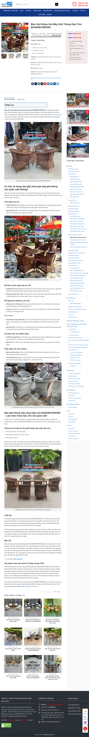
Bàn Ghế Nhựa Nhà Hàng (77, 218)
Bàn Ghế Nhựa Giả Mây (54, 33)
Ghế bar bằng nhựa (73, 393)
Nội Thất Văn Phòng (73, 404)
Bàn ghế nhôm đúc (73, 211)
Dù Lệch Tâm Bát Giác (76, 352)
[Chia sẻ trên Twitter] (38, 83)
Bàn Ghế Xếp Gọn (73, 294)
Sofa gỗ (70, 416)
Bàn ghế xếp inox (75, 202)
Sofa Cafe (71, 414)
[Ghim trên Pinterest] (45, 83)
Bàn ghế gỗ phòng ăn (76, 184)
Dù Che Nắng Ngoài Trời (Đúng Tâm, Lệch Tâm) (76, 325)
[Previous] (4, 37)
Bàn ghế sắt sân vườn (76, 290)
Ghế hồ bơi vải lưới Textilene (76, 386)
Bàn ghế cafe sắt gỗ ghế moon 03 (52, 649)
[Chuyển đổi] (88, 166)
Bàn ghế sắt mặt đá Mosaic (77, 275)
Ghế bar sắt (71, 400)
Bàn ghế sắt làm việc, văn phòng (79, 273)
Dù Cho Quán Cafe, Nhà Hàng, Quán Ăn (78, 341)
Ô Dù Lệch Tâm (72, 350)
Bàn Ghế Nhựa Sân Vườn (77, 231)
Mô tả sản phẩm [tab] (9, 99)
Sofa (21, 10)
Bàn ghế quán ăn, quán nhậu (76, 253)
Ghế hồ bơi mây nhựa (74, 378)
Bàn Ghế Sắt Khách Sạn (76, 270)
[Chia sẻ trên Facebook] (32, 83)
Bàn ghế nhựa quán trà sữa (77, 229)
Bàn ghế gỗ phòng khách (77, 186)
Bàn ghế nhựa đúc (75, 216)
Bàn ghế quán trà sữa (74, 263)
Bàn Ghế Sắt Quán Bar (76, 285)
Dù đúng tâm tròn (75, 332)
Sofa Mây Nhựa (72, 419)
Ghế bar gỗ (71, 395)
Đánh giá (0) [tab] (20, 99)
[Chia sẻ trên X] (35, 83)
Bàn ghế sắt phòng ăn (76, 280)
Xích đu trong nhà (73, 438)
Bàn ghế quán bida (73, 258)
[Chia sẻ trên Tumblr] (54, 83)
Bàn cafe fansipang (75, 303)
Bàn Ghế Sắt (71, 265)
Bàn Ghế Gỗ (71, 174)
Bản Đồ (85, 713)
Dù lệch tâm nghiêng (75, 355)
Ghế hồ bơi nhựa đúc (74, 383)
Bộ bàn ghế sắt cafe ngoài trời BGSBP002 (33, 676)
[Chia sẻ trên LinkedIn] (51, 83)
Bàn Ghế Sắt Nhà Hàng (76, 278)
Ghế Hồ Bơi (37, 10)
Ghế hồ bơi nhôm (73, 381)
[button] (3, 50)
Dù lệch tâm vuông (75, 360)
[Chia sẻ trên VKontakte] (48, 83)
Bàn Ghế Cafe (71, 298)
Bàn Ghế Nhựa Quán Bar (77, 223)
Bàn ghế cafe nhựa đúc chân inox (77, 309)
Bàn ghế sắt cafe (74, 268)
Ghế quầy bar (71, 390)
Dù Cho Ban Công (73, 335)
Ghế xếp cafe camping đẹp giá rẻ (13, 620)
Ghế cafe (70, 314)
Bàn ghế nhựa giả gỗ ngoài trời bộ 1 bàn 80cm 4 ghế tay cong (52, 677)
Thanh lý (75, 10)
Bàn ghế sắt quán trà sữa (77, 288)
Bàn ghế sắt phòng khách (77, 283)
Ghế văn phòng (72, 407)
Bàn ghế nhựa (72, 213)
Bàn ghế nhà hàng (73, 208)
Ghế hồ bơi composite (74, 373)
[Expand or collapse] (46, 105)
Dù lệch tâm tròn (74, 357)
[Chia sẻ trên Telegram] (57, 83)
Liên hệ (48, 14)
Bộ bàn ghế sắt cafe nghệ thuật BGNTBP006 (33, 649)
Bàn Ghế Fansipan (73, 171)
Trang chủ (7, 10)
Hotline (85, 728)
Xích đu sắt (71, 436)
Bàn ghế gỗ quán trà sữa (77, 194)
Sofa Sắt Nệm (72, 421)
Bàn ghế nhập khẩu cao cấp (75, 321)
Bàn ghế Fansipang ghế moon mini (13, 676)
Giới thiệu (41, 14)
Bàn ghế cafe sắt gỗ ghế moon (13, 649)
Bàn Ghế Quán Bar (73, 255)
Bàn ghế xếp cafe (73, 312)
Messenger (85, 724)
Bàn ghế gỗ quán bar (76, 191)
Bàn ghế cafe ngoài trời (74, 307)
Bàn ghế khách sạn (73, 206)
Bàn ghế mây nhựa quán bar (78, 240)
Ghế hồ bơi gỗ (72, 376)
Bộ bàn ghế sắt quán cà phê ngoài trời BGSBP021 (33, 620)
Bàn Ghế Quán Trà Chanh (75, 260)
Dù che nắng (47, 10)
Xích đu (28, 10)
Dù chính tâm (72, 329)
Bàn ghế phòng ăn (73, 250)
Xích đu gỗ (71, 428)
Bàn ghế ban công (73, 169)
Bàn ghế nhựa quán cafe (77, 226)
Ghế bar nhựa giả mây (74, 398)
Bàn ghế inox (72, 200)
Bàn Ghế (15, 10)
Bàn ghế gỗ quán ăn (75, 189)
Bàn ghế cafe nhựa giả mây (41, 35)
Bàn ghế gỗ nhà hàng (76, 181)
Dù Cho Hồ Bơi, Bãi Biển (75, 337)
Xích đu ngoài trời (73, 431)
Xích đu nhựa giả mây (74, 433)
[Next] (25, 37)
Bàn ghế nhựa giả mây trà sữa (78, 247)
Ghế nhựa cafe (72, 317)
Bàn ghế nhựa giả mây (62, 10)
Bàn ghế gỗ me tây (75, 179)
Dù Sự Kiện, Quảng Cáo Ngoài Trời (78, 347)
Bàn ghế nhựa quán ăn (76, 221)
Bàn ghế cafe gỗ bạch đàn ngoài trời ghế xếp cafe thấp (52, 621)
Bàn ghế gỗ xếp (74, 197)
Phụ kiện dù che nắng (74, 363)
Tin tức (82, 10)
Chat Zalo (85, 719)
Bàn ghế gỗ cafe (74, 176)
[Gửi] (56, 4)
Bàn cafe (70, 301)
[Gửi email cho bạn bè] (42, 83)
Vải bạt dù (73, 366)
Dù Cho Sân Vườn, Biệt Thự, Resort (78, 345)
